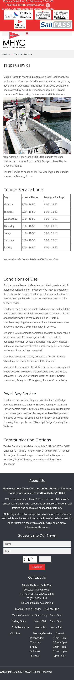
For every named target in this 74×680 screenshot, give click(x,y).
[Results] (47, 5)
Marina (6, 54)
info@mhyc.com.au (36, 5)
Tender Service (16, 65)
